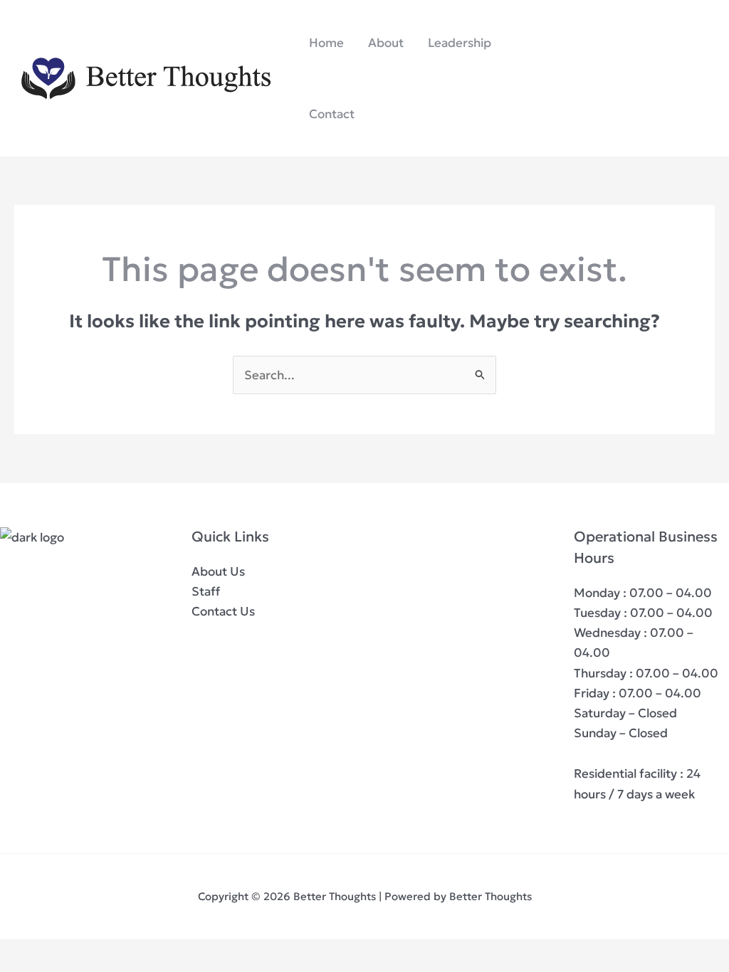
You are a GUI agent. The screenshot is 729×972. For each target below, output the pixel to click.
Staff (206, 591)
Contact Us (223, 611)
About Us (218, 571)
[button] (632, 78)
